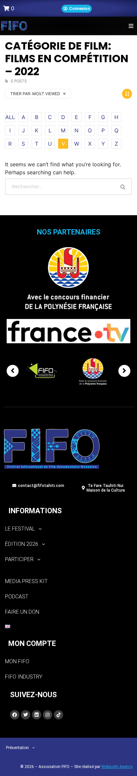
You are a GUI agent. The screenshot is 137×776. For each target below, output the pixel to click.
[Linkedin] (36, 714)
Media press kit (26, 581)
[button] (131, 26)
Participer (19, 559)
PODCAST (16, 596)
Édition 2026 (21, 544)
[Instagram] (47, 714)
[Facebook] (14, 714)
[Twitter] (25, 714)
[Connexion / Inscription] (77, 9)
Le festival (20, 529)
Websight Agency (117, 766)
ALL (10, 117)
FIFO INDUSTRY (23, 677)
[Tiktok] (58, 714)
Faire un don (22, 612)
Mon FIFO (17, 661)
